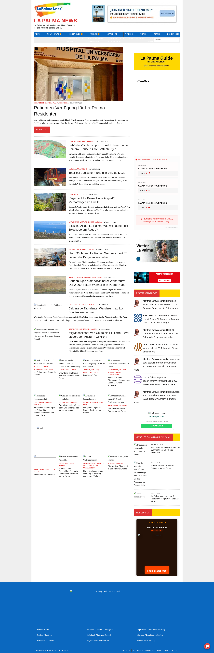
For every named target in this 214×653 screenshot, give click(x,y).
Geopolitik (73, 329)
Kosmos (91, 222)
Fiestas (97, 402)
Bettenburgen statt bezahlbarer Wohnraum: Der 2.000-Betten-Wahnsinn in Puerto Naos (160, 381)
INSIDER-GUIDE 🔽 (76, 34)
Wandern (129, 34)
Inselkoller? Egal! (90, 375)
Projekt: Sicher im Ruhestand (98, 640)
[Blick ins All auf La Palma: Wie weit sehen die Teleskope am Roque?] (50, 237)
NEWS (37, 34)
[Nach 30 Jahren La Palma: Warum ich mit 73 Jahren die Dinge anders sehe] (50, 265)
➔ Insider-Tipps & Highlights (76, 40)
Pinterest (100, 629)
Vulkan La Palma (115, 372)
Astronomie (112, 34)
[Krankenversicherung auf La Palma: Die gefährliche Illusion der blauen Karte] (45, 399)
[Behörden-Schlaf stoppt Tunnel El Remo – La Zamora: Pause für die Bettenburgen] (50, 157)
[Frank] (138, 349)
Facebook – (91, 629)
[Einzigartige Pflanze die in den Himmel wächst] (119, 459)
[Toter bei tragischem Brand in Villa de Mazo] (50, 184)
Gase (93, 463)
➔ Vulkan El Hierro (137, 39)
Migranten (92, 329)
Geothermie (113, 370)
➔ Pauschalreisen (55, 39)
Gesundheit (39, 103)
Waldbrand (82, 169)
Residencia (64, 103)
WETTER (143, 34)
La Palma (54, 103)
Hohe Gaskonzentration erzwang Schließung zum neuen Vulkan (93, 473)
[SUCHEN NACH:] (166, 40)
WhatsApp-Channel (103, 635)
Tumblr (159, 650)
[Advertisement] (157, 132)
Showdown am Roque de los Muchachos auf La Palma (69, 375)
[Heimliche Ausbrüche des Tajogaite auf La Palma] (141, 485)
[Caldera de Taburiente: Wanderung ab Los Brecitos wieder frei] (50, 308)
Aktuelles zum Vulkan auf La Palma (153, 437)
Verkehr (91, 141)
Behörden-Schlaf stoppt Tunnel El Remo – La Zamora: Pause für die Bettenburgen (161, 304)
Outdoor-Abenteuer (44, 635)
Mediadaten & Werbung (146, 640)
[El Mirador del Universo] (45, 466)
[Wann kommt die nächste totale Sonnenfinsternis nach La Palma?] (70, 399)
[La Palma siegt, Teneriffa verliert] (45, 363)
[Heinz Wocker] (138, 320)
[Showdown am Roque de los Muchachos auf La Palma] (70, 366)
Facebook (126, 650)
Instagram (109, 629)
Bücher (72, 249)
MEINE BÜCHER (173, 34)
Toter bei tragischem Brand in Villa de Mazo (97, 172)
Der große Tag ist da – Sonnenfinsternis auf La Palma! (93, 410)
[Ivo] (138, 382)
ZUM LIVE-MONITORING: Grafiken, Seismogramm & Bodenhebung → (158, 220)
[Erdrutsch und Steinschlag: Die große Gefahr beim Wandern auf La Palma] (70, 459)
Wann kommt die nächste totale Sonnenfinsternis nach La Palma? (70, 407)
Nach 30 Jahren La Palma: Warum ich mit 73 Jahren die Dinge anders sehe (160, 333)
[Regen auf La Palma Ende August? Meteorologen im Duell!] (50, 209)
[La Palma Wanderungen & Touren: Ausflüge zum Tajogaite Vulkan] (141, 496)
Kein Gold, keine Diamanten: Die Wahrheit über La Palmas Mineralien (165, 450)
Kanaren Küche (43, 629)
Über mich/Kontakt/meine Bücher (150, 635)
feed (178, 650)
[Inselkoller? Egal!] (94, 366)
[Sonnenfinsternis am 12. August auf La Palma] (119, 402)
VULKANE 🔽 (95, 34)
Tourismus (81, 141)
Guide (47, 103)
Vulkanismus (113, 375)
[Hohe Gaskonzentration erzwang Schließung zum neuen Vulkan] (94, 459)
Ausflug (83, 222)
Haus (71, 277)
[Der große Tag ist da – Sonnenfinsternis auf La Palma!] (94, 399)
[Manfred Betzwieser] (138, 306)
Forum (157, 34)
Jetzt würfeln (164, 280)
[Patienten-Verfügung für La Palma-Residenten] (78, 99)
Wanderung (90, 305)
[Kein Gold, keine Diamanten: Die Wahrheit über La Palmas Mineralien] (119, 366)
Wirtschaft (97, 277)
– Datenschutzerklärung (151, 629)
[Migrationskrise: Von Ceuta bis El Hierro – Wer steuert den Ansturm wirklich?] (50, 339)
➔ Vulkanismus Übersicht (96, 40)
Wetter (80, 194)
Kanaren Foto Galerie (45, 640)
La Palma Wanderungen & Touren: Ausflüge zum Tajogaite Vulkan (165, 498)
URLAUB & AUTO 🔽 (54, 34)
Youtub (139, 650)
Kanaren (95, 370)
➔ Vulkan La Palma (117, 39)
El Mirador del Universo (44, 475)
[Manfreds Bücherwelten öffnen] (156, 551)
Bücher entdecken (156, 571)
